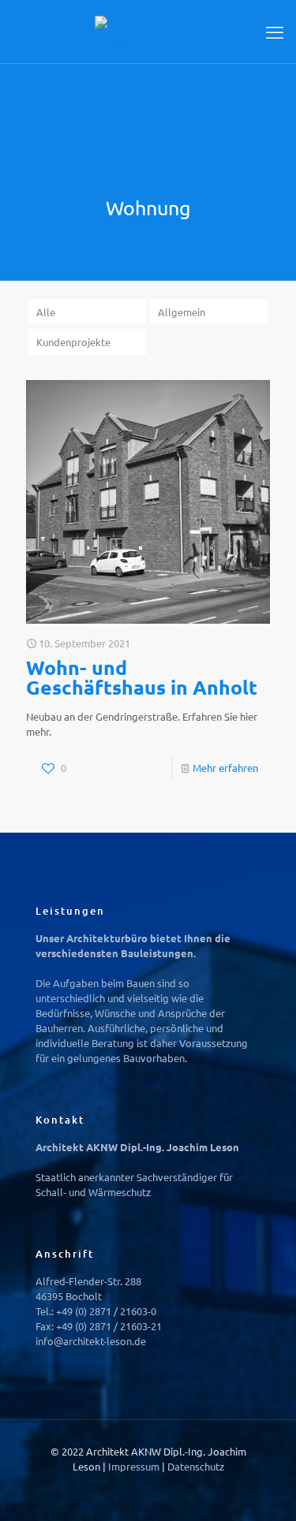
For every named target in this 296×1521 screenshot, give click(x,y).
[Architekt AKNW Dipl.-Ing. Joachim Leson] (148, 31)
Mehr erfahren (225, 767)
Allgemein (181, 312)
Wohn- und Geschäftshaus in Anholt (141, 676)
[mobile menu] (274, 31)
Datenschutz (195, 1466)
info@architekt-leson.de (91, 1341)
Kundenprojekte (73, 342)
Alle (45, 312)
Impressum (135, 1466)
